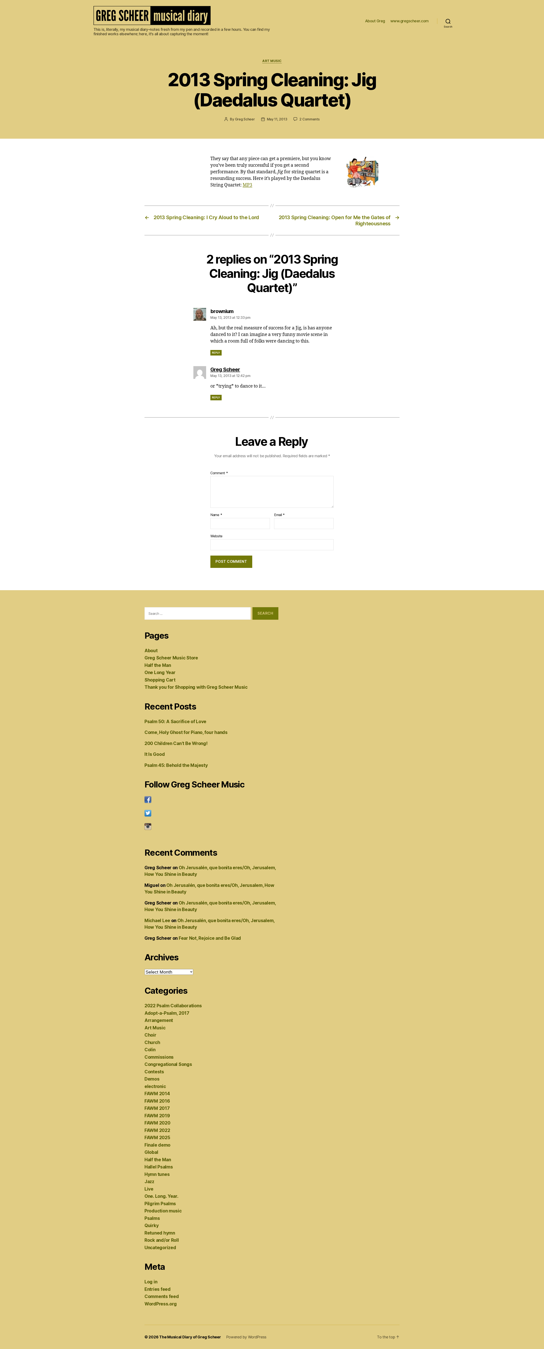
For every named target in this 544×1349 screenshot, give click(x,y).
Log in (150, 1281)
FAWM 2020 (157, 1123)
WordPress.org (160, 1304)
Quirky (151, 1225)
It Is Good (154, 754)
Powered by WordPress (246, 1337)
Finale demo (157, 1145)
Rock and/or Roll (161, 1240)
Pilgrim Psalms (160, 1203)
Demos (152, 1079)
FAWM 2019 (157, 1115)
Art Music (272, 61)
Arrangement (158, 1020)
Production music (163, 1211)
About (151, 650)
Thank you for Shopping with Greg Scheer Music (196, 687)
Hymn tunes (157, 1174)
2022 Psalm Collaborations (173, 1005)
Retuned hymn (159, 1233)
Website (216, 536)
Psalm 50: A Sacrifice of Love (175, 721)
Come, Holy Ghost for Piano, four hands (186, 732)
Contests (154, 1071)
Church (152, 1042)
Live (148, 1189)
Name (216, 515)
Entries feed (157, 1289)
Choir (150, 1035)
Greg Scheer (245, 119)
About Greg (375, 21)
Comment (219, 473)
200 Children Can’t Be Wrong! (175, 743)
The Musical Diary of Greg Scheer (190, 1337)
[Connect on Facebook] (211, 799)
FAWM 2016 (157, 1101)
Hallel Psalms (158, 1167)
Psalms (152, 1218)
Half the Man (157, 665)
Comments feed (161, 1296)
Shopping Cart (160, 680)
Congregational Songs (168, 1064)
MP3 (247, 185)
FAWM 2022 (157, 1130)
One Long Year (160, 672)
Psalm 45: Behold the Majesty (176, 765)
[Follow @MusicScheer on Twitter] (211, 813)
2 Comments (309, 119)
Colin (150, 1049)
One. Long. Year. (161, 1196)
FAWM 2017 (157, 1108)
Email (279, 515)
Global (151, 1152)
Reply (216, 352)
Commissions (159, 1057)
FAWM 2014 (157, 1093)
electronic (155, 1086)
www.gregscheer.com (409, 21)
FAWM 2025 (157, 1137)
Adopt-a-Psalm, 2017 (166, 1013)
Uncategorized (160, 1247)
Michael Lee (157, 920)
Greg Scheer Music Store (171, 657)
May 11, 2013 (277, 119)
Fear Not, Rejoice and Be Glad (210, 938)
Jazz (149, 1181)
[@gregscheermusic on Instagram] (211, 826)
